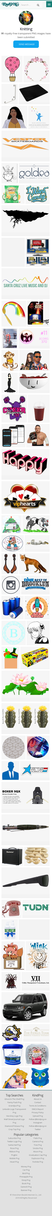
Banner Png (26, 1190)
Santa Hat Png (14, 1145)
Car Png (26, 1170)
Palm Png (38, 1138)
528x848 (7, 265)
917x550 (7, 896)
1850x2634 (8, 572)
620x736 (31, 265)
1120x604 (30, 550)
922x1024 (32, 324)
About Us (38, 1099)
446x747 (7, 80)
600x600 (7, 127)
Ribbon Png (14, 1151)
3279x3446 (8, 324)
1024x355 (29, 1039)
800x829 (7, 938)
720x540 (31, 202)
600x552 (32, 643)
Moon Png (37, 1151)
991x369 (7, 811)
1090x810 (28, 531)
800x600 (24, 102)
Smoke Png (38, 1148)
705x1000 (7, 667)
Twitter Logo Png (14, 1141)
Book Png (26, 1183)
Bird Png (26, 1173)
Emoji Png (26, 1180)
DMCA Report (37, 1109)
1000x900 (30, 617)
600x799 (7, 369)
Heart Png (14, 1161)
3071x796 (7, 159)
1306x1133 (31, 1064)
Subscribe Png (14, 1138)
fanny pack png (14, 1102)
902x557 (24, 572)
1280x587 (26, 778)
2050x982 (24, 181)
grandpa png (14, 1105)
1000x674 (25, 369)
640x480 (24, 391)
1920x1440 (8, 1064)
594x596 (7, 643)
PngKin (14, 1155)
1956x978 (7, 297)
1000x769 (7, 988)
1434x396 (27, 988)
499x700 (31, 968)
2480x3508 (8, 234)
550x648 (7, 181)
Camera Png (37, 1141)
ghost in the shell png (14, 1099)
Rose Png (14, 1148)
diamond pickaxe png (14, 1126)
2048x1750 (8, 531)
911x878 (32, 445)
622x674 (7, 778)
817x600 (7, 550)
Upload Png (38, 1116)
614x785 (7, 968)
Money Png (26, 1166)
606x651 (36, 1087)
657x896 (7, 346)
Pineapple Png (26, 1176)
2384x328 (24, 938)
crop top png (14, 1129)
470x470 (32, 757)
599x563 (7, 445)
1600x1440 (8, 478)
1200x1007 (8, 1039)
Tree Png (38, 1145)
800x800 (7, 202)
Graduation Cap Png (38, 1155)
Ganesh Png (26, 1186)
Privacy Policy (38, 1112)
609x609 (7, 592)
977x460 (7, 699)
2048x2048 (8, 617)
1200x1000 (8, 732)
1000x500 (27, 592)
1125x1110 (30, 80)
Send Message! (26, 44)
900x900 (33, 420)
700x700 (7, 102)
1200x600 (24, 346)
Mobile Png (14, 1158)
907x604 (7, 512)
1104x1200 (35, 127)
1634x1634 (8, 864)
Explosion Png (38, 1158)
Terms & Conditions (37, 1105)
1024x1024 (8, 757)
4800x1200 (29, 916)
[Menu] (49, 4)
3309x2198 (30, 864)
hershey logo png (14, 1116)
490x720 (7, 391)
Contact (37, 1102)
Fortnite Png (37, 1161)
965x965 (7, 916)
